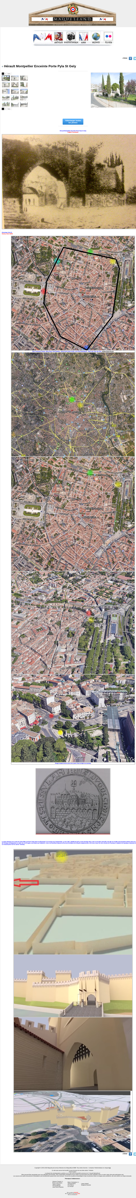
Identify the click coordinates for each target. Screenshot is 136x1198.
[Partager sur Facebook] (130, 59)
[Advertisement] (72, 52)
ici (110, 1168)
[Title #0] (6, 78)
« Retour (124, 58)
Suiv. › (9, 73)
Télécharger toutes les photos (73, 122)
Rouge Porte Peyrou (108, 351)
